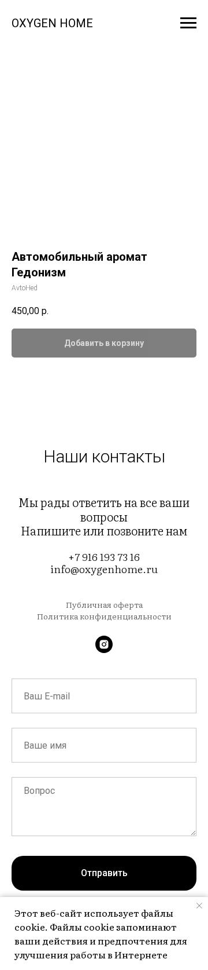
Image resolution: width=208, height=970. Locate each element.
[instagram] (104, 644)
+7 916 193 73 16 (104, 556)
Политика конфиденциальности (104, 616)
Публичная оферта (104, 604)
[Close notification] (199, 905)
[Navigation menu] (188, 23)
